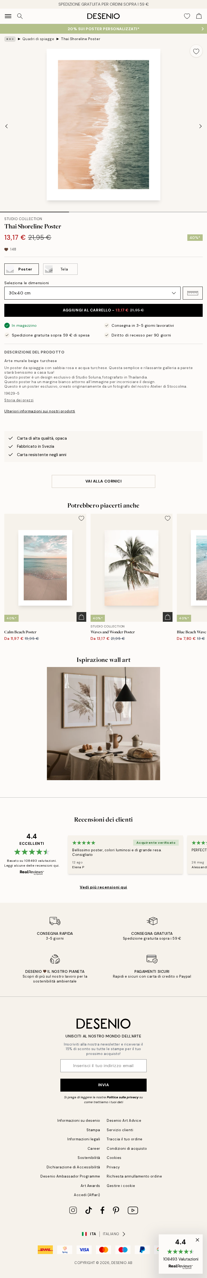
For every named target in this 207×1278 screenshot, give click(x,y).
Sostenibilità (89, 1157)
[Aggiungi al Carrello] (81, 617)
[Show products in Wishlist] (187, 16)
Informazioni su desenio (78, 1120)
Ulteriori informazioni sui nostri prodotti (39, 411)
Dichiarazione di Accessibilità (73, 1167)
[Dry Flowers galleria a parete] (103, 723)
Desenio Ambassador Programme (70, 1176)
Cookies (114, 1157)
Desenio (119, 1262)
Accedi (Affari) (87, 1195)
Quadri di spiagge (38, 39)
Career (94, 1148)
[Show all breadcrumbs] (10, 39)
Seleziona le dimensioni (26, 282)
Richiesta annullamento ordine (134, 1176)
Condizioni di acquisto (127, 1148)
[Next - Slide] (200, 126)
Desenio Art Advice (124, 1120)
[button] (193, 293)
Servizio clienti (120, 1130)
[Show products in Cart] (199, 16)
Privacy (113, 1167)
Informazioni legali (83, 1139)
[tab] (34, 210)
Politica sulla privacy (123, 1097)
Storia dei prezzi (19, 400)
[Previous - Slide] (6, 126)
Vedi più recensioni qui (103, 887)
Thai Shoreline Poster (80, 39)
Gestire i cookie (121, 1185)
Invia (103, 1084)
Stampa (93, 1130)
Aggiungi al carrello (103, 310)
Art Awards (90, 1185)
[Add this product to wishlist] (196, 50)
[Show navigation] (8, 16)
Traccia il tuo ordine (125, 1139)
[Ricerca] (20, 16)
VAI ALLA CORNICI (103, 481)
